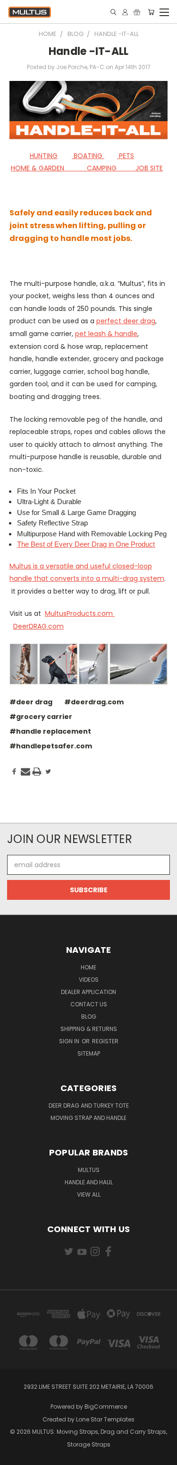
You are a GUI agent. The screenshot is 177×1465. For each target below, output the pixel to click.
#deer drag (30, 702)
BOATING (88, 155)
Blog (88, 1016)
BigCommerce (105, 1407)
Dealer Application (88, 992)
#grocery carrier (40, 716)
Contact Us (88, 1004)
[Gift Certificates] (137, 12)
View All (89, 1194)
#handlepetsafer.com (50, 746)
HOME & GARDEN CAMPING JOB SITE (87, 168)
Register (105, 1041)
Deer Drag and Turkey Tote (89, 1105)
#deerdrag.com (94, 702)
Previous (14, 1455)
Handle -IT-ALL (89, 51)
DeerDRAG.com (38, 626)
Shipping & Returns (88, 1029)
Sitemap (88, 1053)
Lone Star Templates (105, 1419)
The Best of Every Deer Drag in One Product (86, 544)
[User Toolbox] (125, 12)
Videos (89, 980)
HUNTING (44, 155)
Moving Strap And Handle (88, 1118)
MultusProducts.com (80, 613)
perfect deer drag (125, 321)
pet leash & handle (106, 333)
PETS (125, 155)
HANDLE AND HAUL (89, 1182)
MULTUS (89, 1170)
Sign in (70, 1041)
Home (88, 967)
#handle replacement (50, 731)
